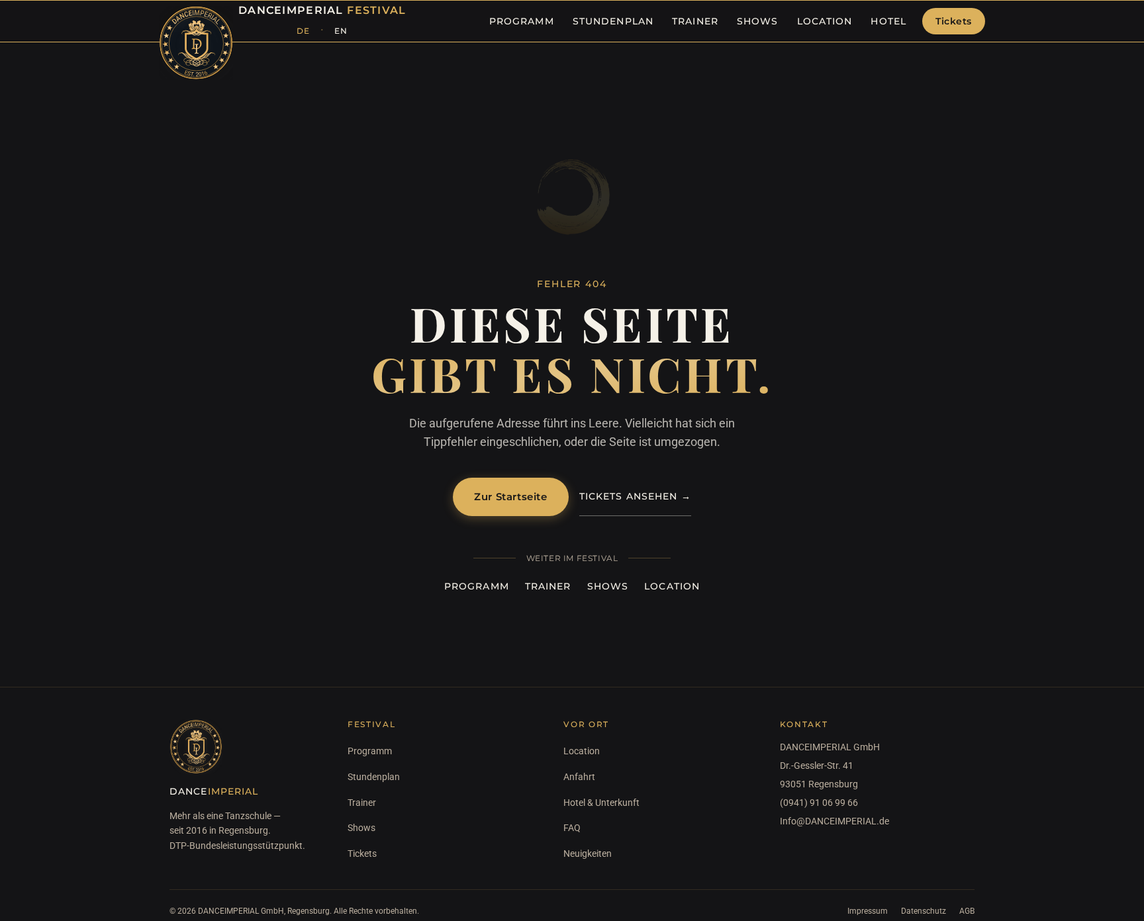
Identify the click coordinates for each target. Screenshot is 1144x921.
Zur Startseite (510, 496)
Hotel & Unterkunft (601, 802)
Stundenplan (374, 776)
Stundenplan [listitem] (613, 21)
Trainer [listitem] (695, 21)
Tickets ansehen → (635, 496)
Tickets (953, 21)
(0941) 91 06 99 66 (819, 802)
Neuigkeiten (587, 853)
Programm (476, 586)
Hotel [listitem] (888, 21)
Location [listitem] (825, 21)
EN (341, 31)
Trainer (548, 586)
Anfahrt (579, 776)
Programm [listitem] (521, 21)
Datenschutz (923, 911)
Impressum (867, 911)
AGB (967, 911)
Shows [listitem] (758, 21)
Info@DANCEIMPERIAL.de (834, 821)
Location (672, 586)
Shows (608, 586)
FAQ (572, 827)
